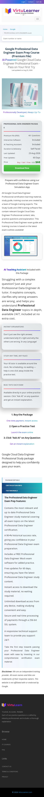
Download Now (22, 168)
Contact (30, 2)
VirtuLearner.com (25, 792)
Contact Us (6, 766)
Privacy (5, 777)
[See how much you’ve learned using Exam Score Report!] (21, 246)
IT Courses (6, 744)
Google (12, 29)
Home (5, 29)
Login (23, 2)
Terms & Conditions (10, 771)
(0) (38, 2)
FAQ (3, 750)
